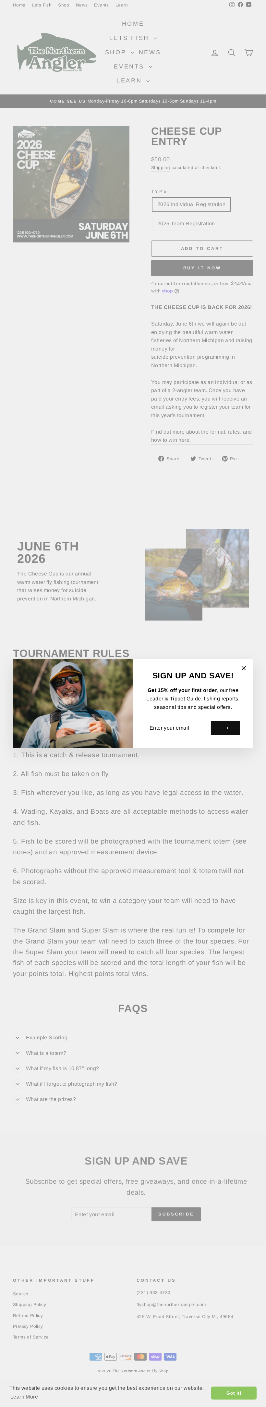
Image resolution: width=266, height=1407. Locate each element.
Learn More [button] (24, 1397)
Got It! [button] (233, 1393)
